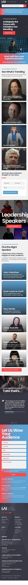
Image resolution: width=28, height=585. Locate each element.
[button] (8, 51)
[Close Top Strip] (25, 11)
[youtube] (10, 512)
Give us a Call (6, 485)
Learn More (6, 62)
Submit (13, 474)
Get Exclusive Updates (10, 192)
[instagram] (7, 512)
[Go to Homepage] (9, 2)
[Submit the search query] (25, 5)
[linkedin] (5, 512)
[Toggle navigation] (26, 1)
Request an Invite (7, 493)
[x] (3, 512)
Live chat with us (7, 479)
